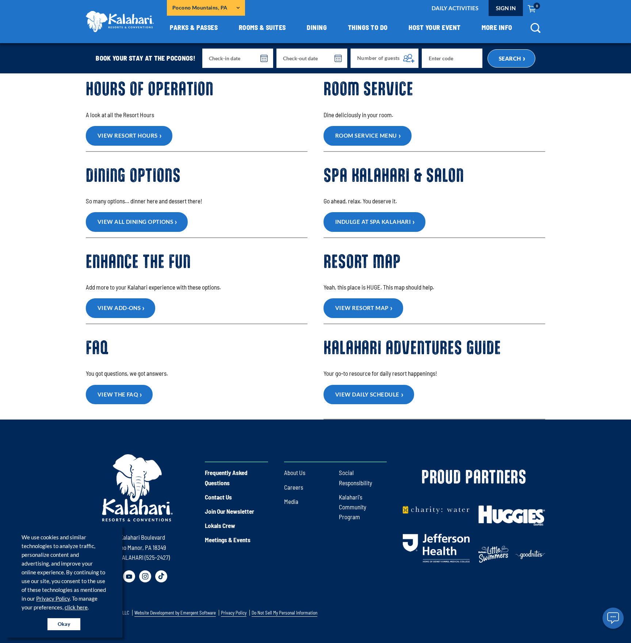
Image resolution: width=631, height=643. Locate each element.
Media (291, 501)
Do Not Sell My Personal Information (284, 613)
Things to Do (368, 27)
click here (76, 607)
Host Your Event (435, 27)
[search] (535, 30)
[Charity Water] (436, 509)
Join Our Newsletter (229, 511)
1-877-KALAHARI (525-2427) (137, 557)
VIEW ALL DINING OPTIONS (135, 221)
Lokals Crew (220, 525)
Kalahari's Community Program (352, 506)
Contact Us (218, 497)
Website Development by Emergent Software (175, 613)
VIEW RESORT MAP (362, 308)
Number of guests (378, 58)
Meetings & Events (228, 539)
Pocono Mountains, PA (199, 7)
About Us (294, 472)
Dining (317, 27)
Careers (293, 487)
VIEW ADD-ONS (119, 308)
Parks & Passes (194, 27)
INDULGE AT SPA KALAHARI (373, 221)
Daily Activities (455, 8)
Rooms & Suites (262, 27)
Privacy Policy (53, 598)
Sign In (506, 8)
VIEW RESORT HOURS (127, 135)
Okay (64, 624)
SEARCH (510, 58)
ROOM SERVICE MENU (366, 135)
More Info (497, 27)
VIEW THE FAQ (117, 394)
